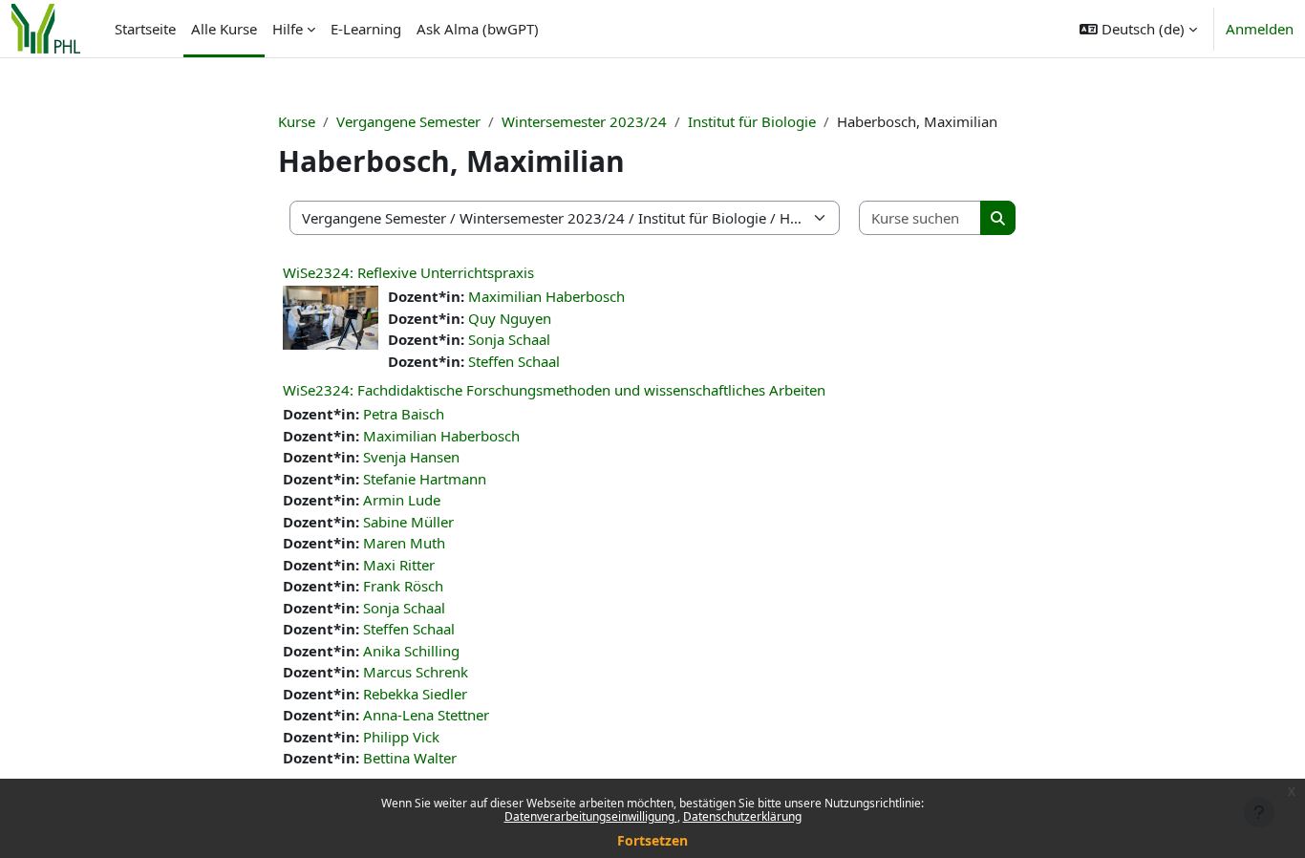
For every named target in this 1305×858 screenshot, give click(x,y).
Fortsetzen (652, 840)
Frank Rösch (403, 585)
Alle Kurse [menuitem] (224, 28)
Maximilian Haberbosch (546, 296)
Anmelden (1260, 28)
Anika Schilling (411, 650)
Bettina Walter (410, 757)
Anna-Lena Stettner (426, 714)
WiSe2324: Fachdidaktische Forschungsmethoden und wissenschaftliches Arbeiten (554, 389)
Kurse (296, 121)
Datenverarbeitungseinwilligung (590, 816)
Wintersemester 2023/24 (584, 121)
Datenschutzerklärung (742, 816)
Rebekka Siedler (415, 693)
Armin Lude (401, 499)
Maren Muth (404, 542)
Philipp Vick (401, 736)
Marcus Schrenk (415, 671)
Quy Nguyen (509, 318)
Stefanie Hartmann (424, 478)
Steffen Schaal (514, 361)
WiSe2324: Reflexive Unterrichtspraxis (408, 272)
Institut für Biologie (752, 121)
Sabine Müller (408, 521)
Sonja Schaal (509, 339)
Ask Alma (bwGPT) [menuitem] (478, 28)
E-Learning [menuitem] (366, 28)
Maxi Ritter (399, 564)
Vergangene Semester (408, 121)
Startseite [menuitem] (145, 28)
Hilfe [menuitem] (287, 28)
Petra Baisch (403, 413)
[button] (1138, 28)
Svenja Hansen (411, 456)
